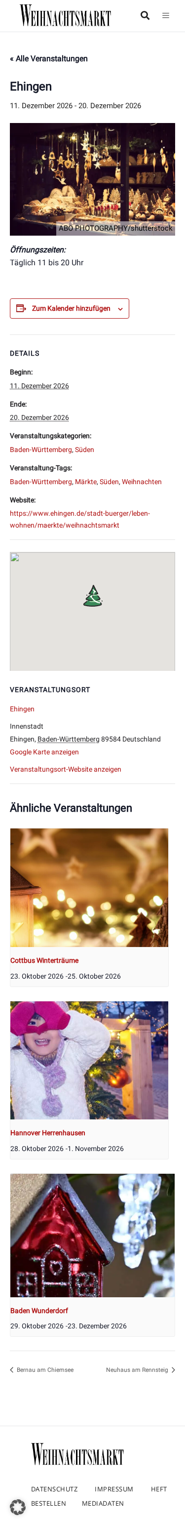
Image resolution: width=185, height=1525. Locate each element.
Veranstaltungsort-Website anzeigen (65, 769)
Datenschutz (54, 1488)
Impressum (114, 1488)
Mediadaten (103, 1503)
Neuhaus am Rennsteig (138, 1369)
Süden (84, 449)
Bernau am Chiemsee (44, 1369)
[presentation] (89, 887)
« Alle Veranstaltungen (49, 58)
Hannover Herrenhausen (47, 1133)
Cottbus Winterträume (44, 960)
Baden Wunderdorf (39, 1311)
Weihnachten (142, 482)
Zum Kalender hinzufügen (71, 308)
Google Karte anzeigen (44, 752)
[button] (18, 1507)
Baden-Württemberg (41, 449)
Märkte (86, 482)
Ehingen (22, 709)
